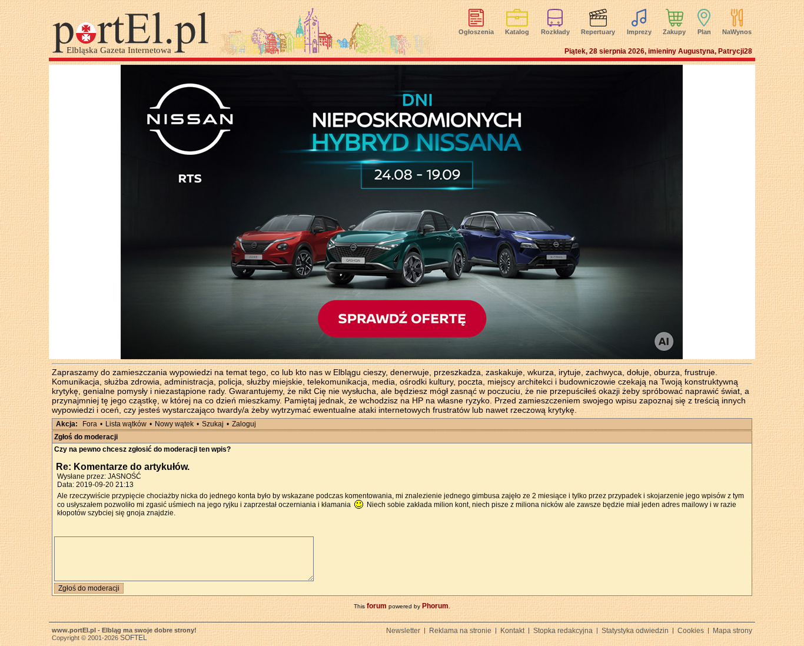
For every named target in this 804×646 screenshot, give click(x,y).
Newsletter (403, 631)
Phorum (435, 606)
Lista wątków (126, 424)
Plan (704, 31)
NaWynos (737, 31)
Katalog (517, 31)
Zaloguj (244, 424)
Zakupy (674, 31)
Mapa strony (732, 631)
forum (377, 606)
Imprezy (639, 31)
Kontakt (512, 631)
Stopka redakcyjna (563, 631)
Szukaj (213, 424)
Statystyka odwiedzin (635, 631)
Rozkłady (555, 31)
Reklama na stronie (460, 631)
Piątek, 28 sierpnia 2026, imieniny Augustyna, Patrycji (658, 51)
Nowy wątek (174, 424)
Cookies (690, 631)
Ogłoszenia (476, 31)
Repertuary (598, 31)
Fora (89, 424)
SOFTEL (133, 638)
